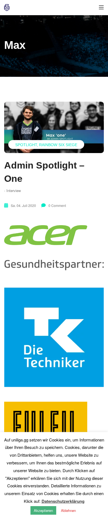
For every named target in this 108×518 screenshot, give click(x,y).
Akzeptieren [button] (43, 510)
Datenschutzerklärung (63, 501)
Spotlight (26, 145)
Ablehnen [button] (68, 510)
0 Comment (57, 205)
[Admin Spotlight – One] (54, 127)
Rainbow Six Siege (58, 145)
